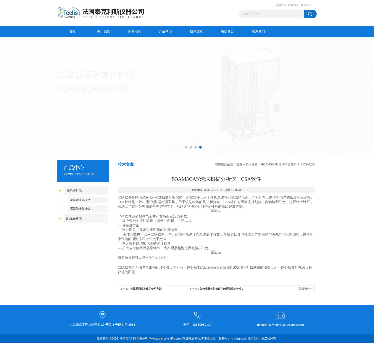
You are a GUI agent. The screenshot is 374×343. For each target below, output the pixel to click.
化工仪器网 (269, 338)
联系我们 (306, 5)
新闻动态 (134, 31)
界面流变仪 (74, 218)
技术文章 (196, 31)
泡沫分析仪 (74, 190)
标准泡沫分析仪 (80, 200)
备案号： (224, 338)
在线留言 (293, 5)
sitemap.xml (239, 338)
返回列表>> (306, 288)
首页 (72, 31)
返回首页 (281, 5)
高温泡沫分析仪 (80, 208)
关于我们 (103, 31)
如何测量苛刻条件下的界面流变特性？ (222, 288)
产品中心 (165, 31)
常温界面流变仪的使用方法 (146, 288)
